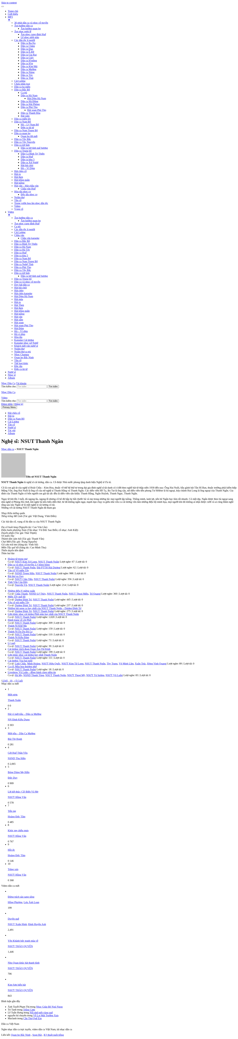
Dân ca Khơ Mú (29, 66)
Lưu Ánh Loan (31, 902)
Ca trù (24, 92)
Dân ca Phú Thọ (29, 107)
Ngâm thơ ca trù (22, 351)
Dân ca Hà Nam (29, 95)
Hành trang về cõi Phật (19, 620)
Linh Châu (20, 663)
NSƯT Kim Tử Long (26, 561)
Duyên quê (13, 918)
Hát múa (18, 299)
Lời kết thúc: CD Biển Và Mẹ (23, 791)
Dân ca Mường (28, 69)
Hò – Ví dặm (21, 331)
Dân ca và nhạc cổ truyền (27, 281)
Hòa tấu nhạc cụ (22, 191)
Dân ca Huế (27, 156)
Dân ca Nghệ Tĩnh (23, 264)
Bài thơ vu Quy (16, 576)
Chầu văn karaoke (30, 238)
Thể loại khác (21, 363)
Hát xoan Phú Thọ (36, 110)
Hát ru (17, 174)
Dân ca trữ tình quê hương (34, 148)
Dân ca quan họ (22, 133)
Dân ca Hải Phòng (30, 104)
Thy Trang (112, 663)
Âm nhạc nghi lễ (22, 31)
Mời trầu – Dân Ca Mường (21, 733)
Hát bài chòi (27, 165)
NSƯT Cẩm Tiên (24, 579)
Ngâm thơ (19, 197)
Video (17, 206)
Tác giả (11, 430)
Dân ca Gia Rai (29, 54)
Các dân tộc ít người (24, 40)
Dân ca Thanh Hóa (30, 113)
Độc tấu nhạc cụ (29, 194)
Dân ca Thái (27, 78)
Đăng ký (18, 404)
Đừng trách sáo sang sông (21, 896)
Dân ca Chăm (28, 46)
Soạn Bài (37, 1035)
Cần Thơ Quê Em (32, 1018)
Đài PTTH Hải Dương (48, 567)
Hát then (18, 177)
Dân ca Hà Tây (22, 249)
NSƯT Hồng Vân (17, 797)
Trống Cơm (29, 1009)
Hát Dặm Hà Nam (23, 296)
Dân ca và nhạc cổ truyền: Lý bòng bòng (29, 564)
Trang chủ (13, 11)
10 (11, 680)
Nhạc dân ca (7, 449)
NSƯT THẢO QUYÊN (20, 946)
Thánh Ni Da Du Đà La (20, 631)
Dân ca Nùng (27, 72)
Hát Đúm (19, 328)
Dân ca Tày (27, 75)
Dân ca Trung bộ (23, 150)
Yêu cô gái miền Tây (18, 602)
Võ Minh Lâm (126, 663)
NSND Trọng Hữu (24, 573)
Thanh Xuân (14, 700)
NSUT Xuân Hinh (17, 924)
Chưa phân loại (22, 83)
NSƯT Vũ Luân (114, 675)
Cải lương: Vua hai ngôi (20, 660)
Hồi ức (11, 850)
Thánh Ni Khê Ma (17, 625)
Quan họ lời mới (29, 136)
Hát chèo (18, 290)
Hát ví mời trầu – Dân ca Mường (24, 714)
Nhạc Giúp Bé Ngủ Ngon (49, 1006)
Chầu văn (19, 235)
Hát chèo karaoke (23, 293)
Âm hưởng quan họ (31, 28)
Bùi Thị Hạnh (15, 739)
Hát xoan (19, 322)
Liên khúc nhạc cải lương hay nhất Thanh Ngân (32, 654)
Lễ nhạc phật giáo (30, 37)
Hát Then (19, 305)
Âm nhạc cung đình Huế (33, 34)
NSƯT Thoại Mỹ (76, 675)
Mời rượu (12, 694)
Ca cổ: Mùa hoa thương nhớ (22, 666)
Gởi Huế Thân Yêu (18, 752)
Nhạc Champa (21, 354)
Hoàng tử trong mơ (17, 558)
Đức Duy (12, 777)
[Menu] (2, 6)
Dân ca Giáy (27, 57)
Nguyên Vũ (21, 585)
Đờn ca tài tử (27, 127)
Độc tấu (18, 366)
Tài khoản (21, 383)
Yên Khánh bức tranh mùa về (23, 940)
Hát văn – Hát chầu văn (26, 185)
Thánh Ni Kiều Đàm (18, 637)
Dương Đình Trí (23, 599)
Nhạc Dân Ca (8, 383)
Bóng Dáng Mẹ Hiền (18, 772)
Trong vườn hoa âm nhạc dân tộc (31, 203)
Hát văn (18, 316)
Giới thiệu (13, 14)
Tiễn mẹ (12, 811)
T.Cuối (19, 680)
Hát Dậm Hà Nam (36, 98)
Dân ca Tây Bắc (22, 139)
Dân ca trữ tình (22, 145)
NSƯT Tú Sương (95, 675)
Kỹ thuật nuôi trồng (54, 1035)
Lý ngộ (11, 643)
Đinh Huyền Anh (37, 924)
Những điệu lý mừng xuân (21, 590)
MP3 (10, 18)
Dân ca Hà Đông (29, 101)
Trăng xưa (13, 869)
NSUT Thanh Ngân (48, 561)
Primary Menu (9, 407)
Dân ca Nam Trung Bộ (26, 130)
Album (11, 377)
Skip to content (9, 2)
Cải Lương (19, 81)
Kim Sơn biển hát (17, 984)
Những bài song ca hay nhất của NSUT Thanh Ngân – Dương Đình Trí (44, 608)
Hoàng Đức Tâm (16, 816)
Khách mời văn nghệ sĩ (26, 345)
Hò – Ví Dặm (28, 168)
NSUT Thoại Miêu (78, 593)
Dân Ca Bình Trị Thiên (33, 153)
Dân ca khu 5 (27, 159)
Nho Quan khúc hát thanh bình (24, 962)
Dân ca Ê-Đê (27, 51)
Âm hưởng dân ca (23, 25)
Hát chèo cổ (20, 171)
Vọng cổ (18, 209)
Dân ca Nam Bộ (22, 121)
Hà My (18, 675)
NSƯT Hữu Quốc (51, 663)
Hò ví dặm (19, 334)
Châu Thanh (21, 593)
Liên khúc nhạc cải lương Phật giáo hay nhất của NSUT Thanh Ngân (43, 614)
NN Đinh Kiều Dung (19, 719)
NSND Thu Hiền (17, 758)
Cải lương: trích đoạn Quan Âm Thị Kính (29, 649)
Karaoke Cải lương (24, 340)
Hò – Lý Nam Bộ (30, 124)
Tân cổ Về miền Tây (18, 570)
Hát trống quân (22, 180)
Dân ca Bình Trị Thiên (25, 244)
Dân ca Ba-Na (28, 43)
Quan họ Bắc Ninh (24, 357)
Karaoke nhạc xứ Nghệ (26, 343)
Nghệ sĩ (12, 372)
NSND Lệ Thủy (37, 593)
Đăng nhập (7, 404)
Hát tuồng (19, 182)
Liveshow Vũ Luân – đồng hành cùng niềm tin (32, 672)
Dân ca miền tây (22, 118)
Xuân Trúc (140, 663)
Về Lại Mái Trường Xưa (45, 1015)
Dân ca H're (27, 63)
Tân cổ (17, 200)
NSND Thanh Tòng (33, 675)
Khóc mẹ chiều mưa (18, 830)
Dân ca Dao (27, 49)
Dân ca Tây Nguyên (24, 142)
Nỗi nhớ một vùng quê (41, 1012)
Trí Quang (95, 593)
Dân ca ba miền (22, 86)
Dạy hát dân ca (22, 284)
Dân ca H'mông (29, 60)
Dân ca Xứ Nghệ (29, 162)
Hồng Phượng (15, 902)
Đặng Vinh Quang (156, 663)
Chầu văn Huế (28, 188)
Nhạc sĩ (12, 375)
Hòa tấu (18, 337)
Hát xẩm (25, 115)
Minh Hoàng (33, 663)
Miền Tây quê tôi (16, 596)
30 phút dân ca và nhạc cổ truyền (31, 22)
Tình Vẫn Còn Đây (18, 582)
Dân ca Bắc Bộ (22, 89)
